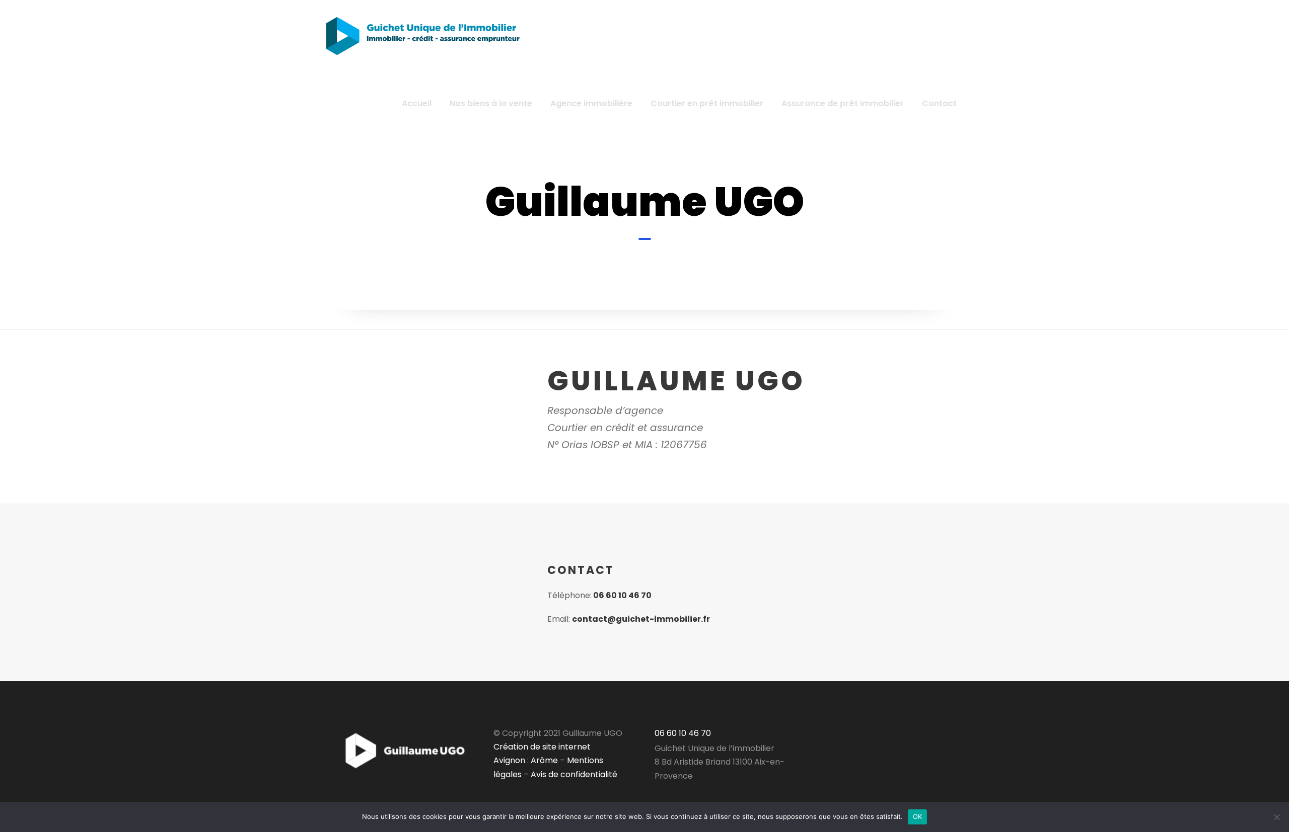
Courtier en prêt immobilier (707, 103)
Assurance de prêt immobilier (842, 103)
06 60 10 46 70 (622, 595)
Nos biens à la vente (491, 103)
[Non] (1276, 817)
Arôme (543, 760)
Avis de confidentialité (574, 774)
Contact (939, 103)
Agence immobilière (591, 103)
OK (917, 816)
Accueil (417, 103)
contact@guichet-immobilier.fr (641, 619)
